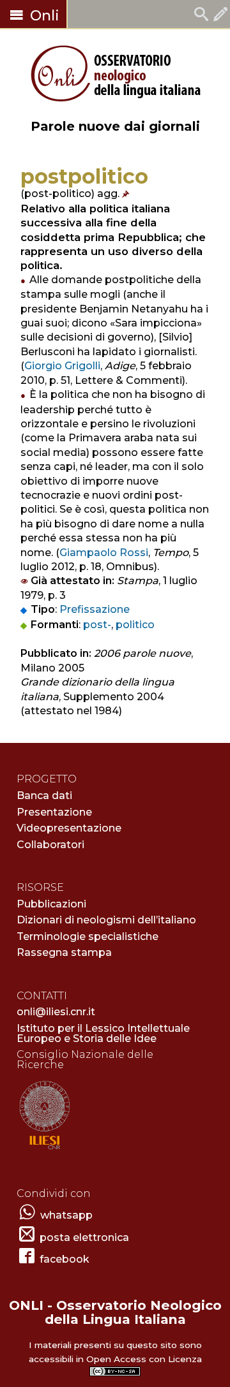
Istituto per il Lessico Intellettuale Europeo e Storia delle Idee (103, 1033)
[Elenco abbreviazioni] (127, 193)
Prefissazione (94, 609)
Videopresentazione (69, 828)
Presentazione (54, 812)
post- (97, 625)
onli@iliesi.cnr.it (56, 1012)
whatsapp (66, 1215)
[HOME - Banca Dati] (201, 15)
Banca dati (44, 795)
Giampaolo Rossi (103, 553)
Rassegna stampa (64, 952)
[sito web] (44, 1150)
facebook (64, 1259)
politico (135, 625)
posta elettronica (84, 1237)
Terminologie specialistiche (87, 936)
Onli (42, 15)
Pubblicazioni (51, 904)
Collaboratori (50, 845)
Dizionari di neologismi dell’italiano (106, 920)
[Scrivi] (220, 15)
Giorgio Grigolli (62, 366)
